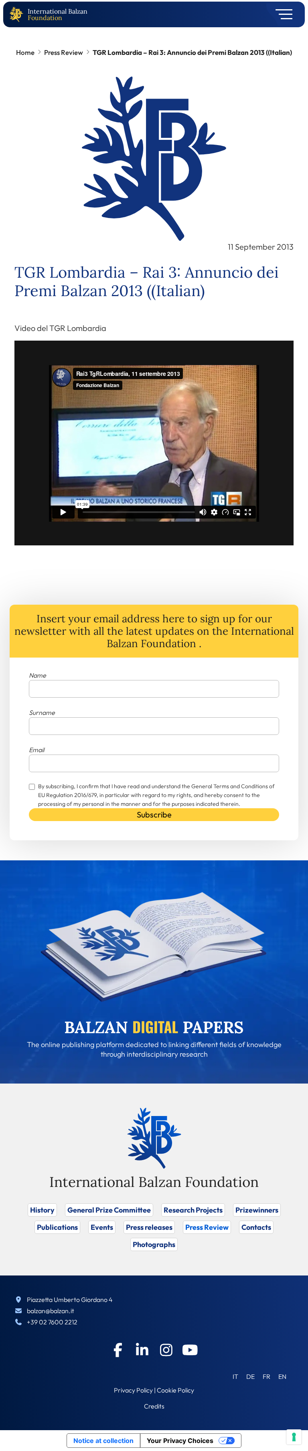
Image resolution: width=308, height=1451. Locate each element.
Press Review (63, 52)
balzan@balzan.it (50, 1311)
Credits (154, 1406)
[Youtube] (190, 1350)
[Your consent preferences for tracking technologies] (294, 1437)
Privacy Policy (133, 1390)
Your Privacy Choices (180, 1441)
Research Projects (193, 1210)
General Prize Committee (109, 1210)
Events (102, 1227)
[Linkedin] (142, 1350)
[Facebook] (118, 1350)
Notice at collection (103, 1441)
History (42, 1210)
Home (25, 52)
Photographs (154, 1244)
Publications (57, 1227)
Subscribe (154, 814)
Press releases (149, 1227)
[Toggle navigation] (281, 14)
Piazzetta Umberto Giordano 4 (70, 1300)
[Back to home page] (18, 14)
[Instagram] (166, 1350)
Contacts (256, 1227)
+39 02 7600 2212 (52, 1322)
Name (37, 675)
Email (36, 750)
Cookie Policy (175, 1390)
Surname (42, 712)
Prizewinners (256, 1210)
